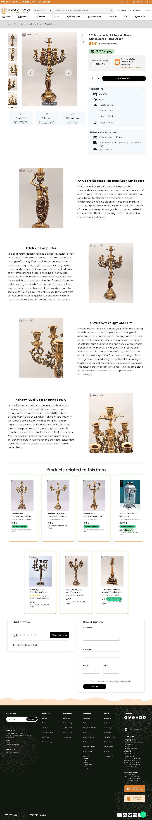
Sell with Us (108, 727)
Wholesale (107, 732)
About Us (86, 718)
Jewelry (44, 727)
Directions (127, 750)
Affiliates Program (110, 737)
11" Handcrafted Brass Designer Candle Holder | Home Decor (112, 592)
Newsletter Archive (89, 727)
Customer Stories (89, 746)
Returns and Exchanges (111, 143)
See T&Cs (26, 123)
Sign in (124, 2)
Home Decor (36, 24)
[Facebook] (125, 718)
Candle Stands (51, 24)
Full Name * (88, 649)
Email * (86, 665)
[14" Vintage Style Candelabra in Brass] (40, 586)
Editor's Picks (88, 751)
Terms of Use (114, 681)
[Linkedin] (140, 718)
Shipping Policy (68, 732)
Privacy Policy (126, 681)
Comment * (88, 628)
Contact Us (107, 718)
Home (10, 24)
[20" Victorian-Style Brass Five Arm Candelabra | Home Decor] (76, 586)
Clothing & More (47, 732)
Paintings (45, 737)
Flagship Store (130, 740)
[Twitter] (129, 718)
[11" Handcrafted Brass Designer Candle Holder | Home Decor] (112, 586)
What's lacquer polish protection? (131, 67)
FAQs (85, 723)
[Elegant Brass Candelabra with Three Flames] (94, 510)
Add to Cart (124, 78)
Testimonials (87, 742)
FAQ (149, 2)
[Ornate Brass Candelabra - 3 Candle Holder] (22, 510)
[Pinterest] (133, 718)
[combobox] (81, 10)
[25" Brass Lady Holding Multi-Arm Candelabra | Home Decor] (12, 40)
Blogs (85, 732)
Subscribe (31, 719)
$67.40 (100, 64)
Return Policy (67, 723)
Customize (107, 723)
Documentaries (88, 737)
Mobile (105, 665)
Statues (44, 718)
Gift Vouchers (108, 746)
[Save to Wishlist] (83, 36)
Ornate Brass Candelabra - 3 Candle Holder (21, 516)
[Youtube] (144, 718)
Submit (95, 686)
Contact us (137, 2)
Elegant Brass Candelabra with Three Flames (93, 516)
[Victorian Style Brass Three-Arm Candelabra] (58, 510)
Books (44, 723)
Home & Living (22, 24)
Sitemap (107, 751)
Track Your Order (109, 742)
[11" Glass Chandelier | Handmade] (130, 510)
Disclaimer (66, 718)
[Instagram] (137, 718)
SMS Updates (108, 756)
